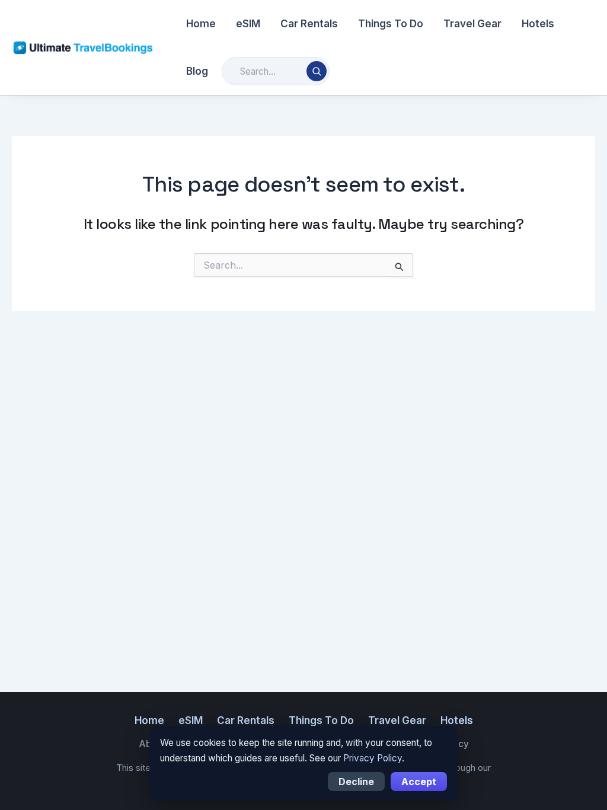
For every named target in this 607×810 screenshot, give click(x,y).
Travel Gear (472, 24)
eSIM (248, 24)
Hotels (538, 24)
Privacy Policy (372, 758)
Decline (356, 781)
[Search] (316, 71)
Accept (418, 781)
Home (201, 24)
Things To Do (390, 24)
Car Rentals (309, 24)
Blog (197, 71)
